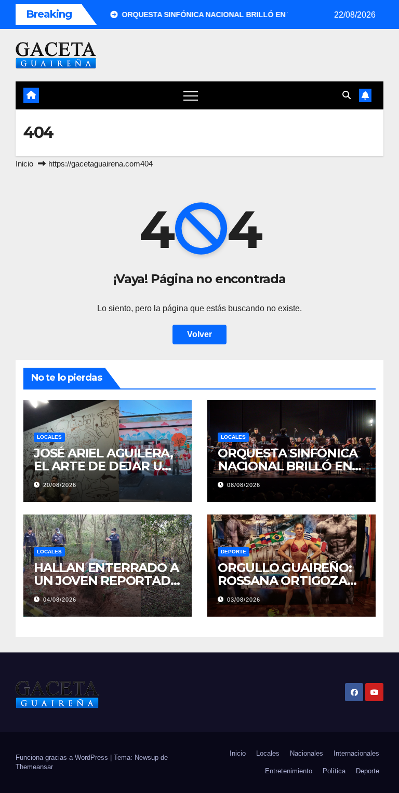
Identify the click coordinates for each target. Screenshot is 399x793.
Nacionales (306, 753)
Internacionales (356, 753)
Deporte (233, 551)
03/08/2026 (243, 599)
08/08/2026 (243, 485)
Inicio (24, 163)
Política (334, 771)
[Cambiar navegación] (191, 95)
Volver (199, 334)
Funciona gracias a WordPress (63, 757)
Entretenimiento (288, 771)
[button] (346, 95)
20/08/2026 (59, 485)
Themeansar (34, 767)
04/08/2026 (59, 599)
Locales (49, 437)
